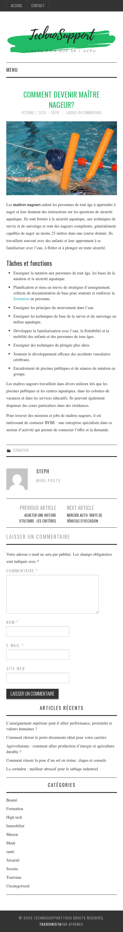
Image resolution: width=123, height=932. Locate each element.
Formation (21, 450)
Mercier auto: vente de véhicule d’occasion (84, 518)
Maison (12, 834)
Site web (15, 668)
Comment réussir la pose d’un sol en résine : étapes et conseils (56, 760)
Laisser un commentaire (84, 112)
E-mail (15, 645)
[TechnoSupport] (61, 39)
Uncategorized (17, 886)
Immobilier (15, 825)
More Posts (48, 480)
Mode (10, 843)
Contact (38, 5)
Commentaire (22, 570)
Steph (55, 112)
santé (10, 851)
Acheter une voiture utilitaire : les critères (37, 518)
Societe (12, 868)
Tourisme (13, 877)
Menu (12, 69)
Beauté (11, 800)
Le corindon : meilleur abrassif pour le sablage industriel (52, 768)
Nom (12, 622)
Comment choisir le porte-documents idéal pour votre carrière (56, 737)
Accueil (16, 5)
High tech (14, 817)
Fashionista (50, 924)
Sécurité (12, 860)
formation (21, 298)
